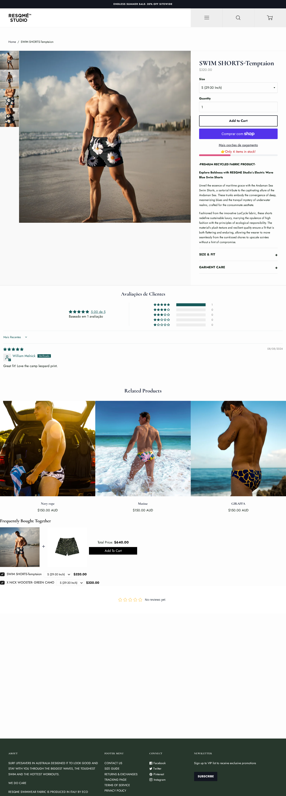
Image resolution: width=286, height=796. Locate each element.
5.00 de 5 (98, 311)
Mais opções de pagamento (238, 145)
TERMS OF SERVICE (117, 785)
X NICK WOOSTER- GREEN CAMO (30, 582)
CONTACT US (113, 763)
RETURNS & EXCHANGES (121, 774)
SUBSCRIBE (206, 776)
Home (12, 42)
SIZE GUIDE (112, 768)
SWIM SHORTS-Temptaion (24, 574)
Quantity (205, 98)
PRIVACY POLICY (115, 790)
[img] (13, 349)
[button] (162, 304)
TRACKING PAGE (115, 780)
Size (202, 79)
